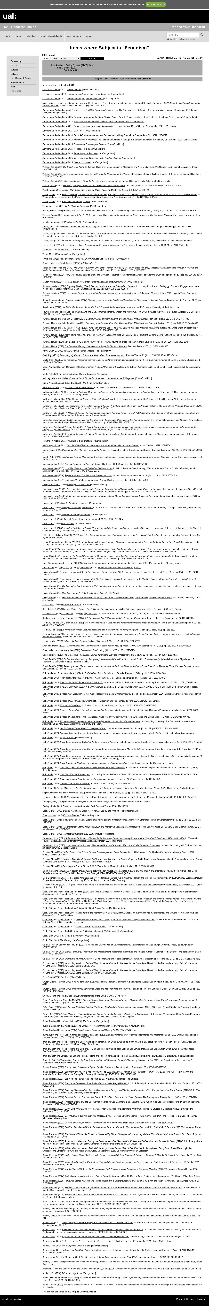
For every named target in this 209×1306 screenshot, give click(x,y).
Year (13, 86)
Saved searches (188, 39)
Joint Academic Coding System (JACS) (69, 65)
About (5, 1299)
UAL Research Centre (21, 78)
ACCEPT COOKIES (156, 4)
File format (16, 91)
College (14, 74)
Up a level (50, 55)
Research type (17, 82)
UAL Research (74, 36)
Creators (114, 78)
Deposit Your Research (187, 27)
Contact (89, 36)
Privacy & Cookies (185, 1299)
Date (106, 78)
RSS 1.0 (173, 58)
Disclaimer (202, 1299)
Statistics (31, 36)
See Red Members (65, 1257)
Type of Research (128, 78)
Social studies (64, 68)
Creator (14, 65)
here (106, 4)
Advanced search (174, 39)
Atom (161, 58)
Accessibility (16, 1299)
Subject (14, 70)
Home (7, 36)
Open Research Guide (51, 36)
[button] (92, 58)
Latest (18, 36)
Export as (47, 58)
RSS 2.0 (185, 58)
